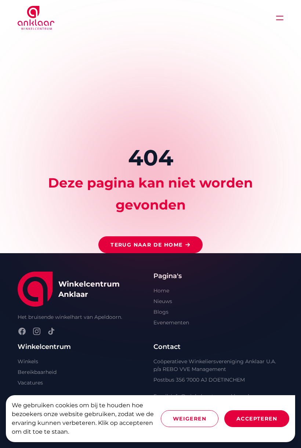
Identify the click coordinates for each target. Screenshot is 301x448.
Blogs (160, 312)
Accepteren (256, 418)
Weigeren (189, 418)
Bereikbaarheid (37, 372)
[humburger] (279, 18)
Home (161, 290)
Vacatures (30, 382)
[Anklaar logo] (36, 18)
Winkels (28, 361)
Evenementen (171, 322)
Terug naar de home (146, 244)
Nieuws (162, 301)
